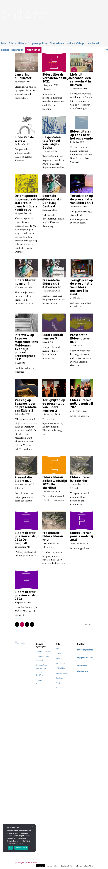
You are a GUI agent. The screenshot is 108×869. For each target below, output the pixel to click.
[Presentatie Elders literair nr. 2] (53, 520)
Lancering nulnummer (23, 76)
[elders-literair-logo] (54, 9)
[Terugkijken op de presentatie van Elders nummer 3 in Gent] (81, 268)
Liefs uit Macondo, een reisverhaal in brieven (80, 80)
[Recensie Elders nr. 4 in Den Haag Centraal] (53, 183)
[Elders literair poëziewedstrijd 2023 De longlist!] (26, 520)
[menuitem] (3, 43)
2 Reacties (47, 547)
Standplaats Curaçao (43, 651)
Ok (10, 848)
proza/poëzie (60, 663)
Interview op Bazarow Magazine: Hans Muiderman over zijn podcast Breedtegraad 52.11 (26, 347)
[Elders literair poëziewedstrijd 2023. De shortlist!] (53, 465)
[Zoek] (106, 49)
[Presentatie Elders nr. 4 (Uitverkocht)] (53, 268)
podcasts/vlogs (61, 673)
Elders (58, 653)
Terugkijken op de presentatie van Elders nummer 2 (53, 405)
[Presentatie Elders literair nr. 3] (81, 323)
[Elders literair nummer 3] (53, 323)
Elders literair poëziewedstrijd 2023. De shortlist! (54, 482)
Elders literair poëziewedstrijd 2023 (82, 403)
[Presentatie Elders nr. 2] (26, 465)
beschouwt (60, 678)
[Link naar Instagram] (91, 862)
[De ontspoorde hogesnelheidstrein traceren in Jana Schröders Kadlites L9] (26, 183)
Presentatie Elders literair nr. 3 (80, 338)
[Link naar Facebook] (87, 862)
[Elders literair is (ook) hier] (81, 465)
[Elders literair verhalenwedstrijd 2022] (53, 62)
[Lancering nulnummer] (26, 62)
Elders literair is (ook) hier (80, 478)
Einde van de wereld (24, 138)
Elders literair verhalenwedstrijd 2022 (56, 78)
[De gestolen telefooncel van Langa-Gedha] (53, 125)
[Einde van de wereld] (26, 125)
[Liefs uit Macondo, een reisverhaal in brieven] (81, 62)
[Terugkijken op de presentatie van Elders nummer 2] (53, 388)
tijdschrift (59, 658)
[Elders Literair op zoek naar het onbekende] (81, 122)
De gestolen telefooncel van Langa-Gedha (51, 142)
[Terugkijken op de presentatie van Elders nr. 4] (81, 183)
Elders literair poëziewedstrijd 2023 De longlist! (27, 538)
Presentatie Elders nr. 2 (23, 478)
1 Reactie (46, 88)
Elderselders (60, 668)
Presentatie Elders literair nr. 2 (52, 536)
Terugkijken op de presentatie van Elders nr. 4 (81, 199)
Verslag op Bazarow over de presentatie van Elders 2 (26, 405)
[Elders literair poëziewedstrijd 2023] (81, 388)
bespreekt (59, 687)
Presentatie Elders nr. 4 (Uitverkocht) (52, 283)
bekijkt (58, 683)
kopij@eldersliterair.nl (87, 657)
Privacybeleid (21, 848)
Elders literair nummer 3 (52, 336)
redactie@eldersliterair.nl (89, 650)
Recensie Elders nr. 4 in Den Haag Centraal (52, 201)
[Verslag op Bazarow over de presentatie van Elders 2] (26, 388)
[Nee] (32, 826)
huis (57, 648)
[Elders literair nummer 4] (26, 268)
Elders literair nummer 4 (25, 281)
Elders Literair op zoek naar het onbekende (81, 134)
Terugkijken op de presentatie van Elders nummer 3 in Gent (81, 287)
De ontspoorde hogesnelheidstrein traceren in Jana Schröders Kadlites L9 (29, 202)
